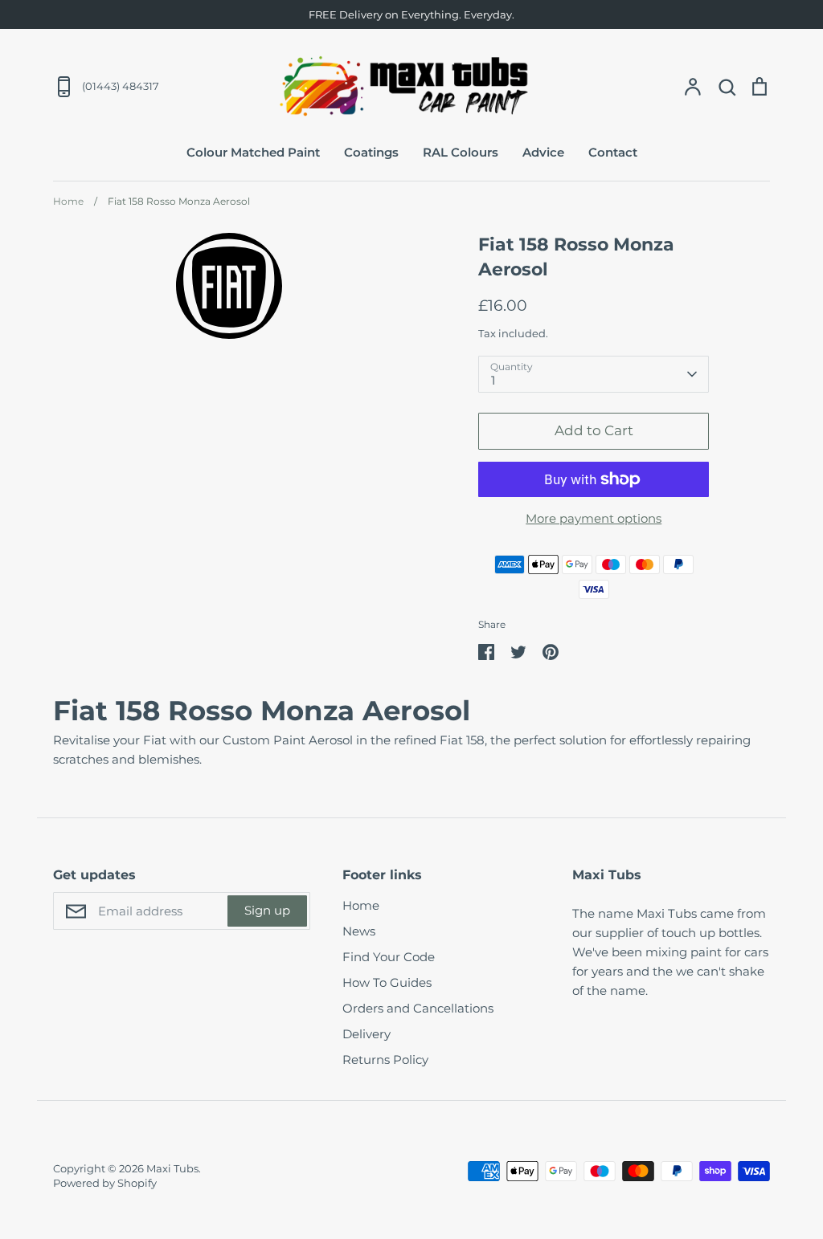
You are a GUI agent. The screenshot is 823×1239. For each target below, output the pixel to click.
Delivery (366, 1033)
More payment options (593, 518)
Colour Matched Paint (253, 152)
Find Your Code (388, 956)
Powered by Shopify (105, 1182)
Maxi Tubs (172, 1168)
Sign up (267, 910)
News (358, 931)
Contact (612, 152)
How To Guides (387, 982)
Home (360, 905)
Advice (543, 152)
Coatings (371, 152)
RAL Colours (460, 152)
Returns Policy (385, 1059)
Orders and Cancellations (417, 1008)
